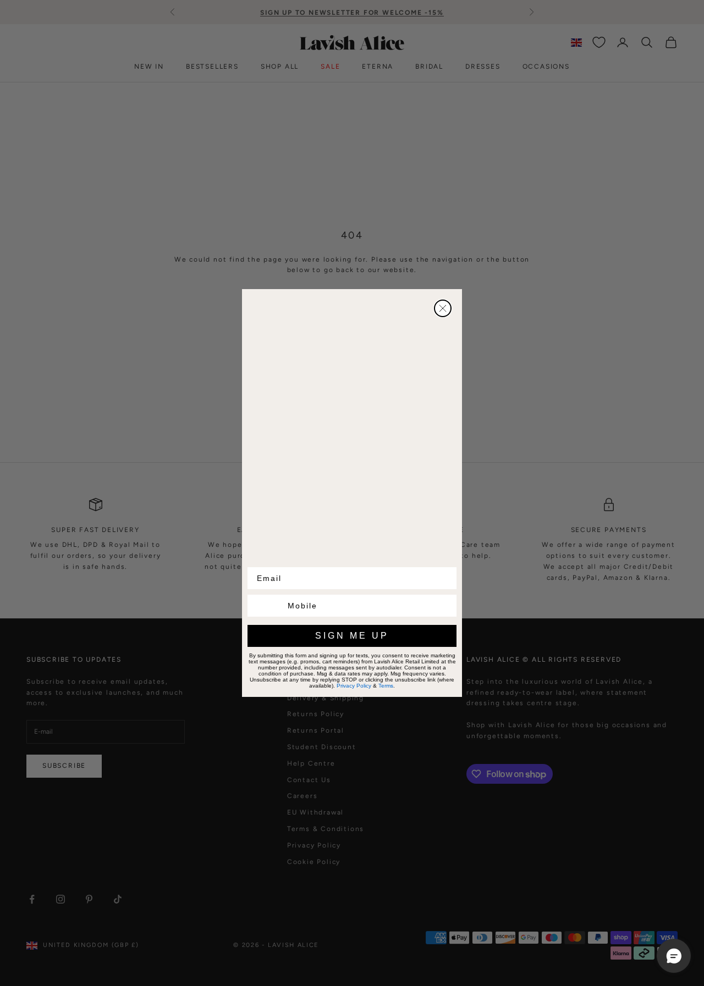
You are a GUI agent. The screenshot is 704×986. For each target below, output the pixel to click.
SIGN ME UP (352, 635)
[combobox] (265, 605)
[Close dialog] (443, 308)
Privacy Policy (354, 686)
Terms (385, 686)
